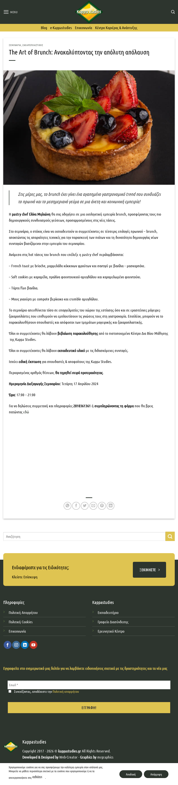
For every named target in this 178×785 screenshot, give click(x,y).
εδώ (26, 411)
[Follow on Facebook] (8, 645)
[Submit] (170, 536)
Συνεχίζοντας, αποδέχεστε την (46, 691)
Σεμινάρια (15, 45)
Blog (44, 27)
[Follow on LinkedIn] (25, 645)
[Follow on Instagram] (16, 645)
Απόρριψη (156, 774)
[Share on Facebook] (76, 506)
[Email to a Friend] (93, 506)
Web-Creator (68, 757)
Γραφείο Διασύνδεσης (113, 621)
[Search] (173, 12)
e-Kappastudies (61, 27)
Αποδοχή (131, 774)
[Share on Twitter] (85, 506)
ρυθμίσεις (37, 776)
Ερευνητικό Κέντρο (111, 631)
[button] (10, 12)
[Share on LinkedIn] (110, 506)
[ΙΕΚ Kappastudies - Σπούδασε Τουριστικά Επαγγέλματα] (89, 12)
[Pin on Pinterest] (102, 506)
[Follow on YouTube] (33, 645)
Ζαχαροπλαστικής (32, 45)
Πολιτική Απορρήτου (23, 612)
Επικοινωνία (83, 27)
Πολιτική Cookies (21, 621)
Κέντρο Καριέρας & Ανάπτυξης (116, 27)
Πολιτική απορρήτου (66, 691)
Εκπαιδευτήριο (108, 612)
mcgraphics (105, 757)
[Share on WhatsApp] (67, 506)
